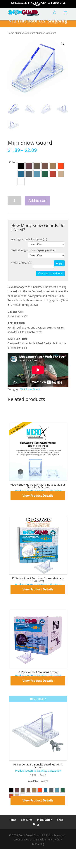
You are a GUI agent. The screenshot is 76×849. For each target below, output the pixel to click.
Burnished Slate (37, 166)
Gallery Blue (21, 174)
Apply (59, 263)
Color (12, 162)
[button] (62, 43)
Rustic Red (53, 174)
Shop (60, 820)
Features (26, 820)
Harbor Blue (37, 174)
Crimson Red (61, 166)
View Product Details (38, 496)
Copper (53, 166)
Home (11, 33)
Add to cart (37, 201)
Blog (36, 824)
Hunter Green (45, 174)
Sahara (61, 174)
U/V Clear (21, 182)
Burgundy (29, 166)
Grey (29, 174)
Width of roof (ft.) (21, 262)
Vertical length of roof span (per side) (33, 250)
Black (21, 166)
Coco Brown (45, 166)
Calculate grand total (50, 273)
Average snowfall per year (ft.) (29, 239)
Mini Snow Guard (25, 33)
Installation (44, 820)
